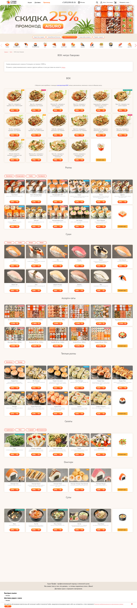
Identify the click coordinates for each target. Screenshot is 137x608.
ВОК (68, 78)
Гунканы (9, 242)
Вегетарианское (41, 429)
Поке (20, 429)
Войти (104, 2)
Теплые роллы (68, 353)
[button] (136, 45)
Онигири (68, 462)
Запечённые (9, 176)
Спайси (31, 176)
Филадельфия (20, 176)
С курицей (31, 429)
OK (8, 606)
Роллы (68, 167)
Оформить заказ (124, 2)
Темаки (42, 242)
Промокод (46, 2)
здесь (63, 67)
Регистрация (110, 2)
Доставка (37, 2)
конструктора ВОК (62, 85)
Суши (68, 234)
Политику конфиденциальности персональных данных (108, 604)
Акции (30, 2)
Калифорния (41, 176)
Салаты (68, 421)
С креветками (9, 429)
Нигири (31, 242)
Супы (68, 497)
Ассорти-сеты (68, 298)
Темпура (20, 362)
